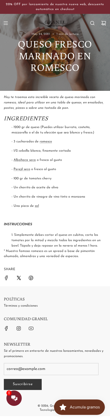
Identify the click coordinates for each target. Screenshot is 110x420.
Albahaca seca (25, 160)
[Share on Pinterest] (31, 279)
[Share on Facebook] (6, 279)
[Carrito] (103, 23)
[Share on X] (18, 279)
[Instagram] (18, 328)
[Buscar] (92, 23)
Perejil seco (22, 169)
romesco (46, 141)
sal (37, 206)
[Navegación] (5, 23)
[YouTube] (31, 328)
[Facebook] (6, 328)
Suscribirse (23, 384)
